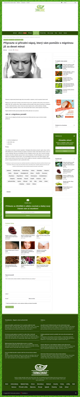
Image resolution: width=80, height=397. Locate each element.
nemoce (39, 178)
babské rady (17, 170)
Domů (5, 37)
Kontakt (28, 2)
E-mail (6, 298)
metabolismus (43, 175)
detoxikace (40, 384)
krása (62, 384)
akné (6, 384)
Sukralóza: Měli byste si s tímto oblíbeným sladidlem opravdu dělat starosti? (55, 344)
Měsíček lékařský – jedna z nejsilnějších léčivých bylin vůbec (69, 73)
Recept (25, 181)
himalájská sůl (24, 173)
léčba (68, 384)
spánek (47, 387)
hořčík (38, 173)
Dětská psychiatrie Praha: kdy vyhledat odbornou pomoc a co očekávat (18, 343)
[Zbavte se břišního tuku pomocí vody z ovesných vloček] (28, 230)
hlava (32, 173)
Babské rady (9, 37)
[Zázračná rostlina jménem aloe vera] (58, 91)
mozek (26, 178)
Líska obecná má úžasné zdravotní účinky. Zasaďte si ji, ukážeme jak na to (68, 85)
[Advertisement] (40, 21)
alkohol (9, 170)
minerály (20, 178)
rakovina (33, 387)
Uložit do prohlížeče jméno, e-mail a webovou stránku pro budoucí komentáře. (21, 303)
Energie (16, 173)
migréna (13, 178)
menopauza (34, 175)
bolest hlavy (26, 170)
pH (44, 178)
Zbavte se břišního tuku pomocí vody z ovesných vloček (68, 176)
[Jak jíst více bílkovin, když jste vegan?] (28, 260)
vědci (46, 181)
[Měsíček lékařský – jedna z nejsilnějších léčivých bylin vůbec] (58, 73)
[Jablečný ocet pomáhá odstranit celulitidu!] (43, 245)
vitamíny (22, 184)
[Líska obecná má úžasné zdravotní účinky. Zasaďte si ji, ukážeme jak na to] (58, 85)
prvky (19, 181)
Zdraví (22, 39)
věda (41, 181)
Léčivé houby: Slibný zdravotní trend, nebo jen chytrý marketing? (53, 353)
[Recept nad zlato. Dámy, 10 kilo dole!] (43, 230)
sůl (31, 181)
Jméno (7, 293)
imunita (55, 384)
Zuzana (8, 191)
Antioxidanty (14, 384)
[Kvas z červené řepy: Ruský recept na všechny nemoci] (43, 260)
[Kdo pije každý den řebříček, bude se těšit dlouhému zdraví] (58, 79)
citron (33, 170)
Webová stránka (32, 298)
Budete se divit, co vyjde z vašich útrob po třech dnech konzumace (11, 236)
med (73, 384)
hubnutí (48, 384)
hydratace (11, 175)
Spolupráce (23, 2)
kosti (27, 175)
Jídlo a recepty (11, 39)
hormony (45, 173)
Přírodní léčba (17, 39)
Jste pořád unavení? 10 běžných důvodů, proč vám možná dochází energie (55, 325)
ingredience (20, 175)
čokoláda (39, 170)
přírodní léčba (11, 181)
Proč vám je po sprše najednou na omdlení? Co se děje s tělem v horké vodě (20, 334)
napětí (32, 178)
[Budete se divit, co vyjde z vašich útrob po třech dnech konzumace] (12, 230)
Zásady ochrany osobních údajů (10, 2)
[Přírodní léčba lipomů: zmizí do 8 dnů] (12, 245)
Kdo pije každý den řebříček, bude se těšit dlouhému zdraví (68, 79)
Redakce (18, 2)
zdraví (28, 184)
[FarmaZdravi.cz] (40, 8)
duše (10, 173)
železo (34, 184)
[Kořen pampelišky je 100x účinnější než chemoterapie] (12, 260)
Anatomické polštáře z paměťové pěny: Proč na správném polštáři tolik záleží (20, 325)
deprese (47, 170)
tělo (36, 181)
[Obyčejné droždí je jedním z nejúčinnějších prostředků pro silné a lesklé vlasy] (28, 245)
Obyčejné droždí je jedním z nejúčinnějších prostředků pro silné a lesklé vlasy (27, 251)
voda (60, 387)
